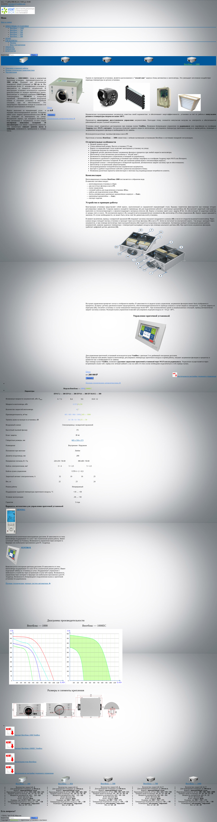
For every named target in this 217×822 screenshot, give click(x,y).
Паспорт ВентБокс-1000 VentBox (27, 735)
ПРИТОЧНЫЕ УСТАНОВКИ (17, 26)
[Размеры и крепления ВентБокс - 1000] (28, 718)
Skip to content (6, 22)
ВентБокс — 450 (16, 34)
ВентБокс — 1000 (17, 28)
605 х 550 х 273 (77, 440)
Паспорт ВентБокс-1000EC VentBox (28, 748)
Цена (49, 107)
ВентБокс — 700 (16, 30)
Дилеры (13, 43)
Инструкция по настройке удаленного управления (196, 376)
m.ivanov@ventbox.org (16, 4)
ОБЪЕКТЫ (9, 47)
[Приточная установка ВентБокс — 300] (23, 62)
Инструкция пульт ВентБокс (25, 762)
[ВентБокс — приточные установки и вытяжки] (18, 13)
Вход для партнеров (17, 45)
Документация (11, 72)
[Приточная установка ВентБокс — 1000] (193, 782)
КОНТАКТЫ (10, 51)
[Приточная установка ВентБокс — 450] (65, 62)
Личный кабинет (7, 6)
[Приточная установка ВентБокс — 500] (108, 782)
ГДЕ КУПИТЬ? (11, 40)
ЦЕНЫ (8, 38)
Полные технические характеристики (20, 70)
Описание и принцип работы (16, 68)
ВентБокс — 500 (16, 32)
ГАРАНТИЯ (10, 49)
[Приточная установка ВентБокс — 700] (150, 782)
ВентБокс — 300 (16, 36)
